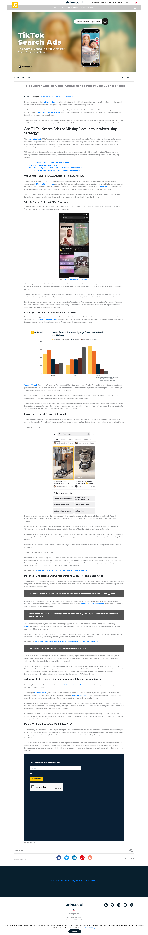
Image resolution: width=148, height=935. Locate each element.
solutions (95, 2)
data (63, 8)
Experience (104, 2)
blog (56, 8)
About (120, 2)
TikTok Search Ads (66, 97)
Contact (127, 2)
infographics (73, 8)
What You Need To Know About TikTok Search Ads (49, 162)
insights (91, 8)
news (83, 8)
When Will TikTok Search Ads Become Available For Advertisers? (55, 170)
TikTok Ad (44, 97)
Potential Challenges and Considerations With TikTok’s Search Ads (55, 168)
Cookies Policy (90, 928)
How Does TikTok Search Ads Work (43, 165)
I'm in (74, 931)
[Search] (135, 8)
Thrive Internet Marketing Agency (77, 279)
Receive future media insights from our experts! (72, 880)
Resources (112, 2)
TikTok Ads (53, 97)
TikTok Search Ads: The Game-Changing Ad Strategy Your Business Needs (74, 86)
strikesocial (31, 843)
